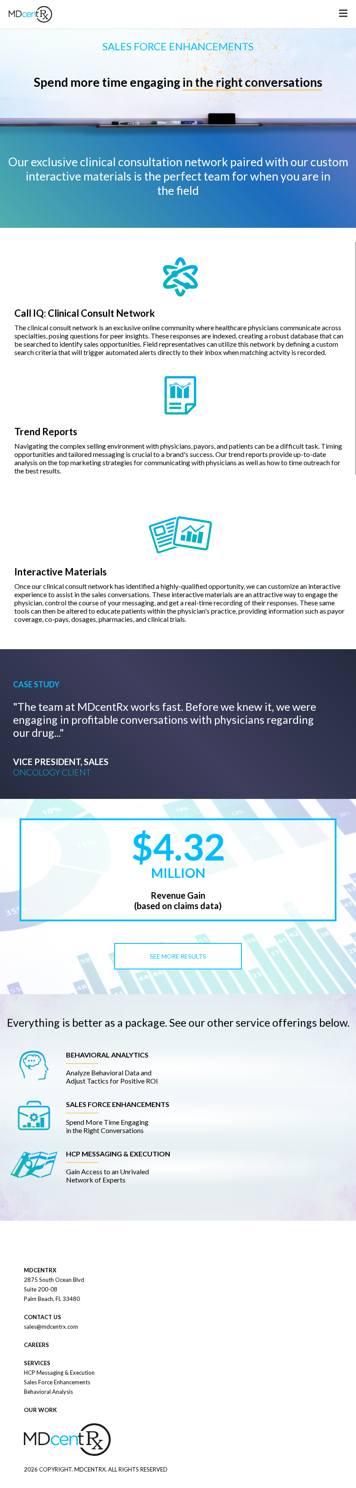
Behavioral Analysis (48, 1391)
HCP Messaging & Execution (59, 1372)
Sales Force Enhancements (57, 1382)
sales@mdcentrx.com (51, 1326)
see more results (178, 956)
